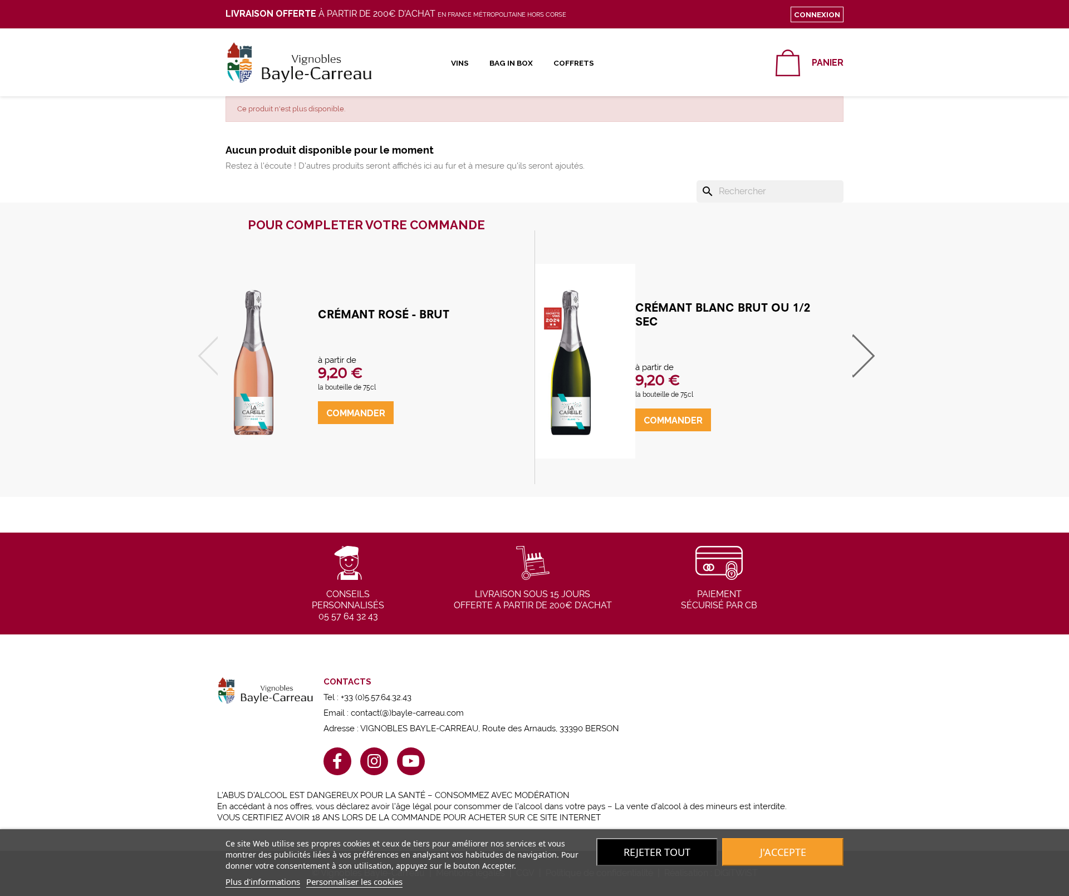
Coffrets (573, 62)
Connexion (817, 14)
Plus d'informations (262, 881)
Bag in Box (511, 62)
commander (355, 413)
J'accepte (783, 852)
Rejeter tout (657, 852)
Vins (460, 62)
